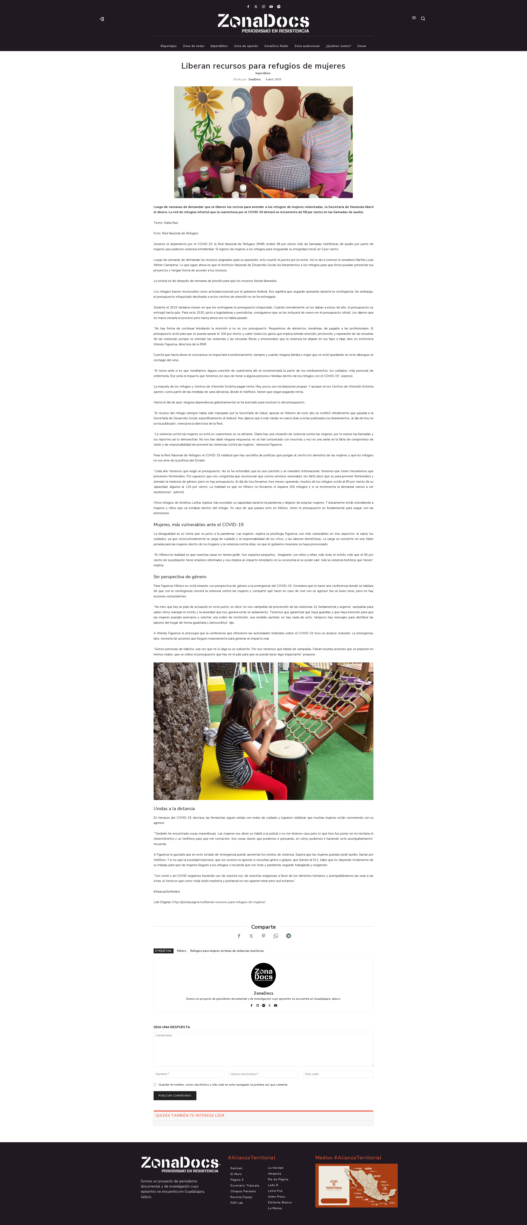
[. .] (176, 1165)
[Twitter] (256, 7)
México (181, 951)
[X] (251, 936)
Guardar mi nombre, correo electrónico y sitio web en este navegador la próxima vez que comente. (223, 1085)
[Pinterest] (263, 936)
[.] (102, 18)
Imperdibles (262, 73)
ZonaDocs (254, 79)
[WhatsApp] (276, 936)
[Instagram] (263, 7)
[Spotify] (279, 7)
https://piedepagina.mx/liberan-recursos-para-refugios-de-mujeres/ (218, 902)
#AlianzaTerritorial (252, 1158)
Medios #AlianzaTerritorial (348, 1158)
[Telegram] (288, 936)
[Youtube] (271, 7)
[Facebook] (248, 7)
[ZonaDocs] (263, 975)
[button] (422, 18)
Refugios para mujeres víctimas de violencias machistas (227, 951)
